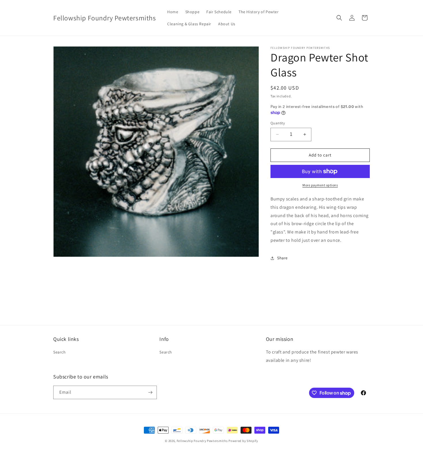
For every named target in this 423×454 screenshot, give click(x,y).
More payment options (320, 185)
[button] (339, 17)
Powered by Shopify (243, 441)
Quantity (277, 123)
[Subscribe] (150, 392)
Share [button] (282, 257)
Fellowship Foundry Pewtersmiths (202, 441)
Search (59, 352)
